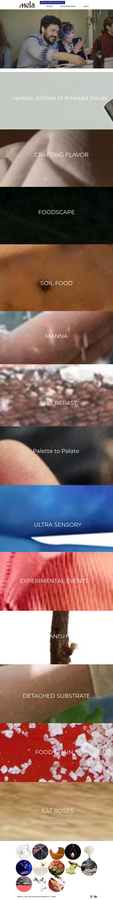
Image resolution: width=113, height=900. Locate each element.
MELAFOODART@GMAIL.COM (40, 897)
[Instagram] (91, 896)
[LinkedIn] (95, 896)
